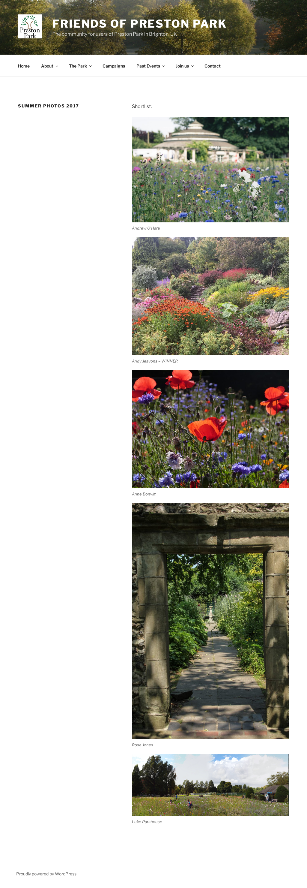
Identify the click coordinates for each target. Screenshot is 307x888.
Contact (212, 65)
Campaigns (114, 65)
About (47, 65)
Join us (182, 65)
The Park (78, 65)
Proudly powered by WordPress (46, 873)
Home (24, 65)
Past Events (148, 65)
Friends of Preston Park (139, 23)
